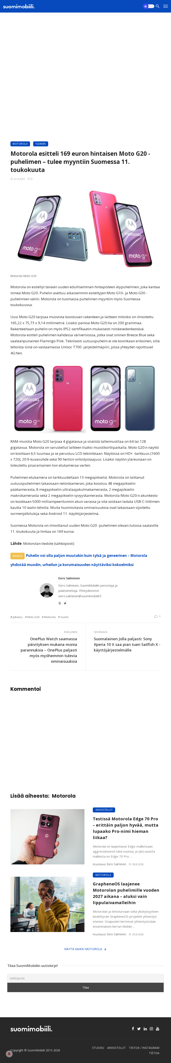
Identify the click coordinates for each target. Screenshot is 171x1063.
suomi (64, 617)
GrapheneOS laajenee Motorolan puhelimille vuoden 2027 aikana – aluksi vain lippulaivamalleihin (126, 893)
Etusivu (98, 1048)
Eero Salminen (69, 578)
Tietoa (154, 1053)
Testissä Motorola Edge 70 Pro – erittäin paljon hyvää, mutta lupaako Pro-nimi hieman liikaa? (125, 828)
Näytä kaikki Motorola (83, 949)
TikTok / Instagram (144, 1048)
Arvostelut (104, 810)
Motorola (20, 144)
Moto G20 (33, 617)
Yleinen (40, 144)
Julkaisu (18, 617)
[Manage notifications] (9, 1054)
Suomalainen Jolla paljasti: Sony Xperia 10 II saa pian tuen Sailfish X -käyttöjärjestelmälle (127, 644)
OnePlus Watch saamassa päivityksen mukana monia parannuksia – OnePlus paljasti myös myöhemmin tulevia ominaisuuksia (49, 650)
